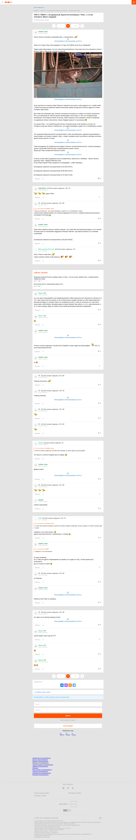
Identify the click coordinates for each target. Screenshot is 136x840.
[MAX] (66, 685)
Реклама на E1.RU (74, 793)
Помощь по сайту (40, 795)
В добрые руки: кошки (74, 10)
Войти (68, 715)
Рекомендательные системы (41, 837)
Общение (36, 10)
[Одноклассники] (70, 685)
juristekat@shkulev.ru (86, 834)
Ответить (37, 178)
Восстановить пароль (68, 720)
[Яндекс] (68, 735)
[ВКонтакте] (62, 685)
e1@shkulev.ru (54, 832)
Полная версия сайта (41, 793)
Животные (43, 10)
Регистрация (68, 726)
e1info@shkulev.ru (75, 834)
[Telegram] (74, 685)
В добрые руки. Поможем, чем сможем (57, 10)
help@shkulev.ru (46, 835)
